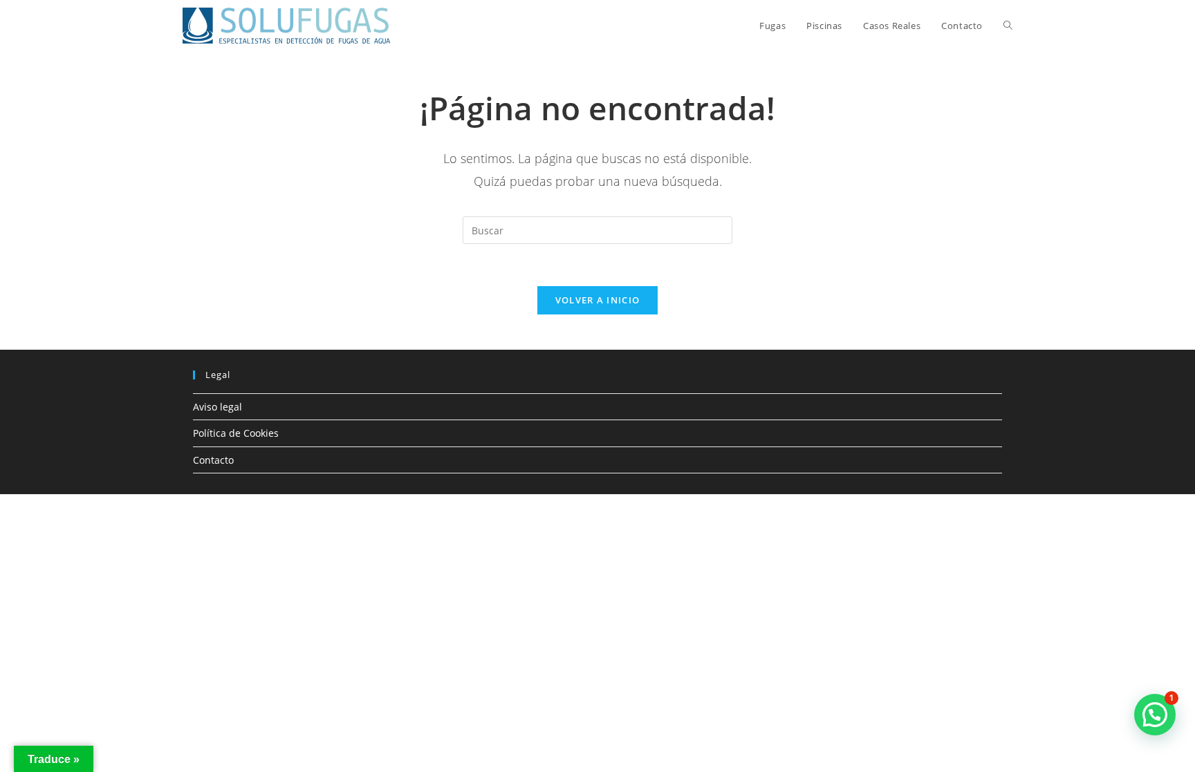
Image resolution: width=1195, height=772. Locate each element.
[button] (1155, 714)
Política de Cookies (236, 433)
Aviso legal (217, 406)
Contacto (213, 460)
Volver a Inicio (597, 300)
